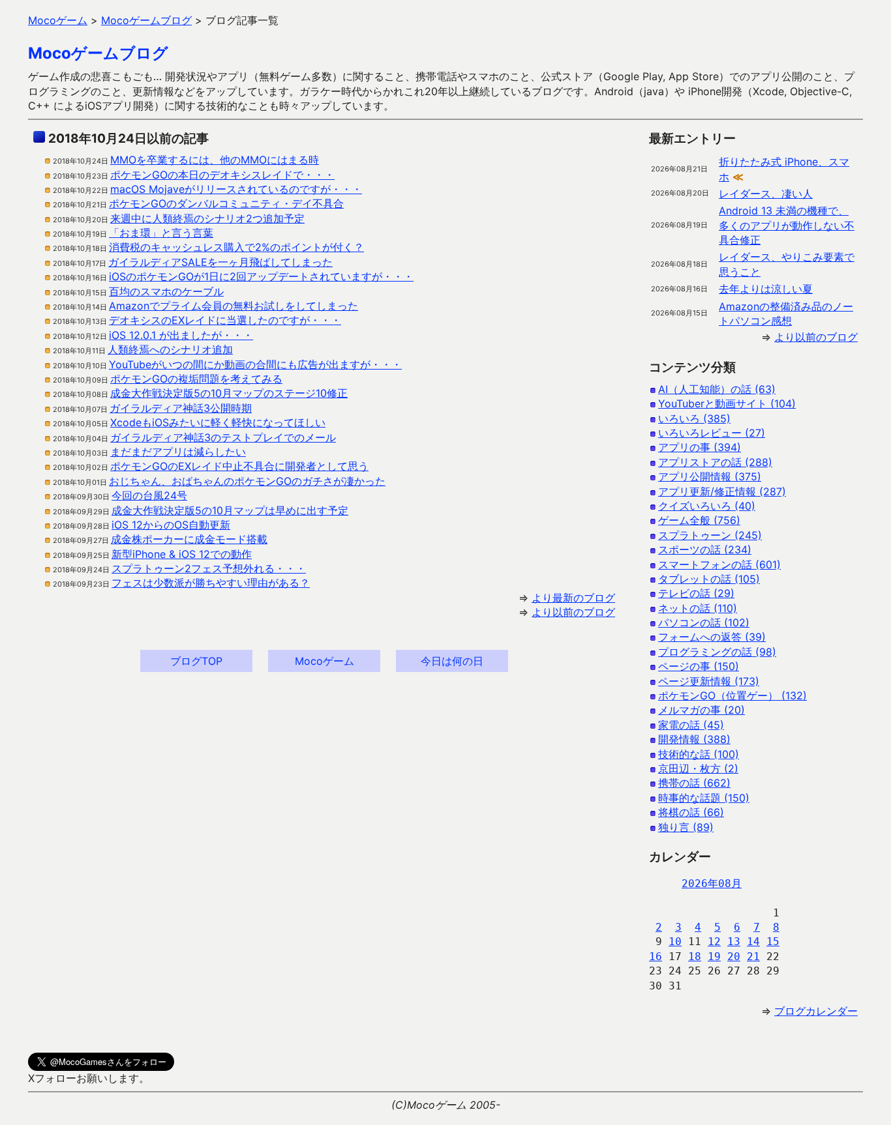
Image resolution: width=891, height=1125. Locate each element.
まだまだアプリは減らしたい (178, 451)
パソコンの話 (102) (703, 622)
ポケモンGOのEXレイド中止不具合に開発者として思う (239, 466)
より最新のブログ (573, 597)
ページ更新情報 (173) (708, 681)
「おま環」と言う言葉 (161, 232)
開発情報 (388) (694, 739)
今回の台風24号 (149, 495)
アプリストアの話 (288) (715, 462)
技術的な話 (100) (698, 754)
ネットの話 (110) (697, 608)
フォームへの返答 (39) (712, 636)
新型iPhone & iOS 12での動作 (182, 554)
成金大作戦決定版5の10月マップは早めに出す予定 (230, 510)
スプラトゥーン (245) (710, 535)
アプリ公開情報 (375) (709, 476)
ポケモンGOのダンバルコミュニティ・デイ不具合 (226, 203)
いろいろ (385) (694, 418)
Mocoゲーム (324, 660)
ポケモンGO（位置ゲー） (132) (732, 695)
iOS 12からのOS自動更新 (171, 524)
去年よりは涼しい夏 (766, 288)
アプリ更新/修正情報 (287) (722, 491)
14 (753, 941)
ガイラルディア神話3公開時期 (181, 408)
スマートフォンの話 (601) (719, 564)
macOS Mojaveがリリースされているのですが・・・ (236, 189)
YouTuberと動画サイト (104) (727, 403)
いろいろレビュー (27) (711, 432)
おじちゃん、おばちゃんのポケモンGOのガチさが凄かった (247, 481)
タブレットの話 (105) (709, 578)
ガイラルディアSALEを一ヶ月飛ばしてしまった (220, 262)
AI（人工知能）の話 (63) (717, 389)
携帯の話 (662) (694, 782)
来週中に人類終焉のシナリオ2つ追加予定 (207, 218)
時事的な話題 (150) (703, 797)
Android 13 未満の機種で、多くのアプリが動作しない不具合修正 (786, 225)
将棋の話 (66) (691, 812)
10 (675, 941)
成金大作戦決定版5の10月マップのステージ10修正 (229, 393)
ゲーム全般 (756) (699, 520)
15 (772, 941)
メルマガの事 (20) (701, 709)
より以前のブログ (573, 612)
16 (655, 956)
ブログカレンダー (816, 1010)
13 (733, 941)
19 (714, 956)
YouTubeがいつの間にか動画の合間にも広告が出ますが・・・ (255, 364)
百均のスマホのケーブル (166, 291)
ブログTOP (196, 660)
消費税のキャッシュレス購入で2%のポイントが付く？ (236, 247)
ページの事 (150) (698, 666)
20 (733, 956)
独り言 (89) (686, 827)
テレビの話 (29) (696, 593)
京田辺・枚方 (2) (698, 768)
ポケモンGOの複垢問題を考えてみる (196, 378)
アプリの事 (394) (699, 447)
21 (753, 956)
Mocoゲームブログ (98, 53)
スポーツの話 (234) (704, 549)
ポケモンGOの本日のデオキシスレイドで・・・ (222, 174)
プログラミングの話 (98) (717, 651)
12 (714, 941)
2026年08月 (712, 883)
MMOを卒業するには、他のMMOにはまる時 (214, 159)
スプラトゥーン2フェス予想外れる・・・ (209, 568)
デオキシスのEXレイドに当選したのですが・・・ (225, 320)
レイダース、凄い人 (766, 193)
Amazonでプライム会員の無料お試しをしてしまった (233, 305)
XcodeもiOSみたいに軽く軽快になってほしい (217, 422)
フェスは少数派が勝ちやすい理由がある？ (211, 582)
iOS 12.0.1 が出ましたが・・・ (181, 335)
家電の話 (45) (691, 724)
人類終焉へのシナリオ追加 (170, 349)
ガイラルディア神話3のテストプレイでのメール (223, 437)
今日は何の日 (452, 660)
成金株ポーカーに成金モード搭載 (189, 539)
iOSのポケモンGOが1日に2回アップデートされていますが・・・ (261, 276)
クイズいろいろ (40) (706, 505)
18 (694, 956)
